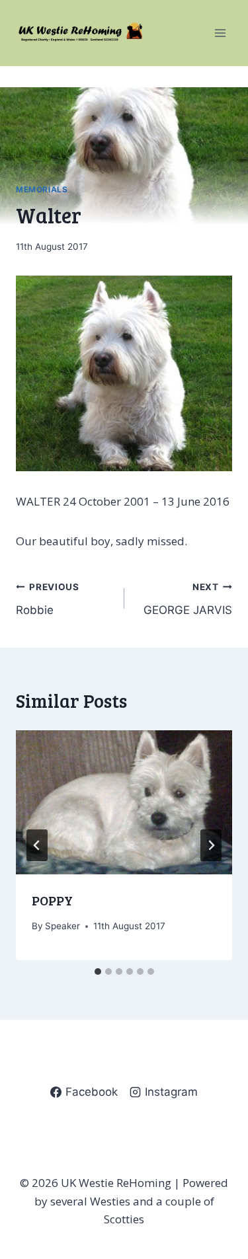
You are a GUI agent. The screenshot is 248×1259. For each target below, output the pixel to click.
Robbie (47, 599)
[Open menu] (220, 32)
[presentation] (124, 802)
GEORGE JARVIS (188, 599)
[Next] (211, 845)
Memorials (41, 189)
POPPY (52, 900)
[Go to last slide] (37, 845)
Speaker (62, 926)
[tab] (98, 971)
